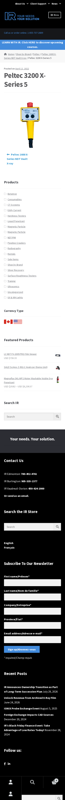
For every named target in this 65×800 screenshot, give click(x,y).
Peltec (36, 54)
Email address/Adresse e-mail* (23, 633)
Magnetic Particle (16, 226)
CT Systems (14, 204)
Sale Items (13, 259)
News (55, 3)
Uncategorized (15, 292)
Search (32, 782)
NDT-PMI (12, 237)
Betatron (12, 193)
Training (12, 281)
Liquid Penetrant (16, 221)
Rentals (11, 253)
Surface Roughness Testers (22, 275)
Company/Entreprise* (17, 605)
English (8, 543)
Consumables (15, 199)
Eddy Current (14, 210)
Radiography (14, 248)
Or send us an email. (16, 496)
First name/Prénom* (16, 576)
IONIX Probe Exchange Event (22, 708)
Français (9, 547)
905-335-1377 (29, 481)
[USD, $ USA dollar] (18, 323)
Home (11, 54)
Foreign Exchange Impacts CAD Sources (29, 714)
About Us (20, 3)
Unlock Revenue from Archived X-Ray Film (30, 698)
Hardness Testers (17, 215)
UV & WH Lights (15, 297)
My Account (11, 794)
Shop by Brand (23, 54)
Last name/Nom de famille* (21, 590)
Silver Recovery (16, 270)
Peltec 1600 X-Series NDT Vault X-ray (17, 159)
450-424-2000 (36, 488)
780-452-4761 (29, 474)
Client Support (38, 3)
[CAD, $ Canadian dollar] (8, 323)
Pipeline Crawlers (17, 242)
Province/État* (13, 619)
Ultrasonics (13, 286)
